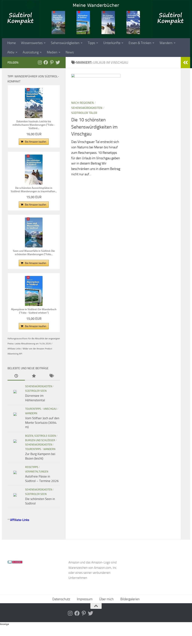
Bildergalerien (130, 599)
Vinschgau (50, 408)
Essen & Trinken (140, 43)
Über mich (106, 599)
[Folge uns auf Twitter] (58, 62)
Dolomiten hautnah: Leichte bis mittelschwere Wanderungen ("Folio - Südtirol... (34, 125)
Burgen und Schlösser (40, 440)
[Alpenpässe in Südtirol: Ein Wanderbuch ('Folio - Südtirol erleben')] (33, 291)
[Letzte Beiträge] (16, 376)
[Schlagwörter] (51, 376)
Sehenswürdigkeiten (65, 43)
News (70, 52)
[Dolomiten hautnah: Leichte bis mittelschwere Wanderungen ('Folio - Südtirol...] (33, 103)
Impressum (84, 599)
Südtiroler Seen (35, 390)
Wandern (166, 43)
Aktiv (10, 52)
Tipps (91, 43)
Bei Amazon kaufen (35, 141)
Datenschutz (61, 599)
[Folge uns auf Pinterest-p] (52, 62)
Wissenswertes (32, 43)
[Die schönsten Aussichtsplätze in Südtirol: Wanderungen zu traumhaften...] (33, 170)
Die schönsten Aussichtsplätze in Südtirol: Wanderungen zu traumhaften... (34, 189)
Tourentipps (33, 408)
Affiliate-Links (19, 520)
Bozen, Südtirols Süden (40, 435)
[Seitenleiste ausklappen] (185, 62)
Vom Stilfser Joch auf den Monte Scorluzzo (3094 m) (42, 422)
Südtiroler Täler (84, 113)
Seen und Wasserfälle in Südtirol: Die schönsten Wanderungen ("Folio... (34, 252)
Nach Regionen (82, 103)
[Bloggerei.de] (15, 562)
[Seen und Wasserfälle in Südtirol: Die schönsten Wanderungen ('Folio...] (33, 232)
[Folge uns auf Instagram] (40, 62)
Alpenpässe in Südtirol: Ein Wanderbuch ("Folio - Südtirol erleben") (33, 311)
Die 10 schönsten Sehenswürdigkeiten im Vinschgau (94, 127)
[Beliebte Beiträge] (33, 376)
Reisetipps (31, 467)
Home (11, 43)
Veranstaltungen (36, 471)
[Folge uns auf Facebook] (46, 62)
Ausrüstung (31, 52)
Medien (52, 52)
